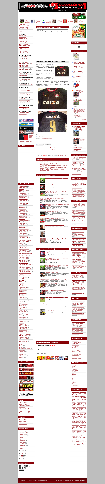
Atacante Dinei (77, 395)
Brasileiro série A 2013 (23, 226)
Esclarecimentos (22, 290)
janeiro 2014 (23, 448)
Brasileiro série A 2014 (23, 227)
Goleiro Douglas (76, 404)
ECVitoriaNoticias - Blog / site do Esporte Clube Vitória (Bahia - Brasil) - (34, 480)
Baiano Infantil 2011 (23, 193)
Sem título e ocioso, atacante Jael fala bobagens (54, 225)
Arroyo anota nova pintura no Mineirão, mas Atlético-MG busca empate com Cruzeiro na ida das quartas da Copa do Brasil (78, 205)
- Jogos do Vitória (22, 108)
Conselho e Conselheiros (24, 246)
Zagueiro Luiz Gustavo (80, 438)
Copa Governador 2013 (24, 250)
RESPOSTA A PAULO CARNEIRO (79, 63)
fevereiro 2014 (23, 447)
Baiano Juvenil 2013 (23, 201)
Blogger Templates (60, 480)
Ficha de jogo (22, 294)
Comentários (40, 144)
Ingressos (21, 31)
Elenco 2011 (21, 281)
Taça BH (21, 345)
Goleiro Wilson (75, 408)
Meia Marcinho (79, 420)
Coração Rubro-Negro (78, 71)
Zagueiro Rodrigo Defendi (77, 441)
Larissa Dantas (22, 307)
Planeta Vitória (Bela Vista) (24, 412)
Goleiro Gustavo (81, 407)
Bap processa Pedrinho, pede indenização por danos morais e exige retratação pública (78, 210)
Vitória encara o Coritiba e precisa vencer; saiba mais (78, 302)
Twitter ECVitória (22, 421)
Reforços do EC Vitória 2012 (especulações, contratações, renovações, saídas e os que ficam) (56, 266)
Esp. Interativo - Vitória (76, 342)
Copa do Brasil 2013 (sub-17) (25, 267)
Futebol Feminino (22, 298)
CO (25, 62)
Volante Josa (75, 427)
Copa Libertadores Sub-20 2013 (25, 253)
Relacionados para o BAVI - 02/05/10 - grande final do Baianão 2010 (53, 279)
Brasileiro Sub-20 (22, 224)
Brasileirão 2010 (22, 233)
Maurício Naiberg (22, 311)
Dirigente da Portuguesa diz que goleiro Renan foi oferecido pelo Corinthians (55, 310)
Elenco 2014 (21, 285)
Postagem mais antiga (65, 147)
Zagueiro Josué (78, 437)
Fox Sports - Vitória (75, 350)
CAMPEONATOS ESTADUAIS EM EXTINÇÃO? (82, 83)
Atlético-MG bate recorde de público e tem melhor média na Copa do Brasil (79, 158)
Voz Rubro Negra (77, 115)
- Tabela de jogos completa (24, 90)
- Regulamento (22, 88)
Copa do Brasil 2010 (23, 260)
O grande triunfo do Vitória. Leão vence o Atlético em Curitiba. (78, 323)
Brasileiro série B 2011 (23, 229)
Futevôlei (74, 371)
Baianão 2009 (22, 206)
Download (21, 274)
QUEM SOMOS (48, 11)
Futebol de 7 (74, 369)
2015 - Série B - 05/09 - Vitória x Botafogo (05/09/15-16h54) (78, 181)
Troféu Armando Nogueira (24, 348)
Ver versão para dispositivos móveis (53, 149)
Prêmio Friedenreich (23, 321)
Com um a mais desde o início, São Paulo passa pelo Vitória (79, 264)
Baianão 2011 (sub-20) (23, 211)
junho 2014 (22, 440)
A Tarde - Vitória (75, 341)
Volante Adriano (75, 425)
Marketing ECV (22, 310)
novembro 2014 (23, 432)
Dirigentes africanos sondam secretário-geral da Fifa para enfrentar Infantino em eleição (78, 292)
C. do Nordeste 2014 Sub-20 (25, 240)
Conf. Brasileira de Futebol (77, 353)
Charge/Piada (22, 244)
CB (27, 62)
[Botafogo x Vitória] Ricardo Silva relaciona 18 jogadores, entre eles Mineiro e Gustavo (56, 192)
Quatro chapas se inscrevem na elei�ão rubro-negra (78, 308)
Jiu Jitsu (73, 375)
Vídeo (20, 353)
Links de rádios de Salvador (25, 52)
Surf (73, 381)
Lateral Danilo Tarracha (77, 409)
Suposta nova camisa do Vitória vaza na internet (50, 61)
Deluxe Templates (69, 480)
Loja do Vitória (22, 407)
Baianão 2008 (22, 204)
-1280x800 (31, 136)
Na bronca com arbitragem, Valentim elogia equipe (77, 245)
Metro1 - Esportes (75, 355)
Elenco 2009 (21, 278)
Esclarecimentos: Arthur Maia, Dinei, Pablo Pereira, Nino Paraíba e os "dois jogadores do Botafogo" (56, 239)
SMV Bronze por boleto (81, 21)
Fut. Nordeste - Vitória (78, 147)
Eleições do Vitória (23, 277)
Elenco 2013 (21, 284)
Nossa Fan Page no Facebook (38, 21)
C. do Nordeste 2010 (23, 234)
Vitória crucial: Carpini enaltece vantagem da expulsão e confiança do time (79, 253)
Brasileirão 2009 (22, 231)
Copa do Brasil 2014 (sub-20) (25, 273)
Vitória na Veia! (77, 66)
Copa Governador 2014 (24, 251)
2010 (23, 56)
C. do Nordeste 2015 (23, 241)
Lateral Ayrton (82, 408)
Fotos (20, 295)
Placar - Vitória (75, 346)
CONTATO (41, 11)
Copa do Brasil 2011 (23, 261)
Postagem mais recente (40, 147)
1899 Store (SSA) (22, 410)
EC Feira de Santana (23, 275)
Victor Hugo (21, 350)
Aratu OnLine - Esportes (76, 358)
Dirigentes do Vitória (23, 42)
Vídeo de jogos (22, 355)
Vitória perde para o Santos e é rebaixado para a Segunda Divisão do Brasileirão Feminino (79, 280)
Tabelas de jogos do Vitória (24, 45)
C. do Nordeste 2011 (23, 236)
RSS (56, 11)
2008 (21, 79)
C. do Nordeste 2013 (23, 237)
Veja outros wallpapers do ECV (26, 141)
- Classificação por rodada (24, 93)
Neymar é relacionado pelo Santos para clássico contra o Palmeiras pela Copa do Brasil (79, 213)
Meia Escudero (77, 416)
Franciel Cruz (22, 297)
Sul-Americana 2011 (23, 341)
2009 (21, 56)
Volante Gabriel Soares (80, 426)
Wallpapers (21, 357)
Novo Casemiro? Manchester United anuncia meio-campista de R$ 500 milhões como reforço (78, 222)
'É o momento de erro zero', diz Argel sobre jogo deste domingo (78, 314)
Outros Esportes (22, 317)
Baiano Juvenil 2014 (23, 203)
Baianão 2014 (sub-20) (23, 220)
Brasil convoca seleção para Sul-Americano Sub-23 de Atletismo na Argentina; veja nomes (78, 288)
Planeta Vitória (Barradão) (24, 411)
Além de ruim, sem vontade (70, 21)
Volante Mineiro (79, 431)
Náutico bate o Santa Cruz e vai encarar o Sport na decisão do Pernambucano (78, 162)
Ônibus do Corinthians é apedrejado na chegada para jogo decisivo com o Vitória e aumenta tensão (78, 261)
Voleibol (73, 383)
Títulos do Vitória (22, 35)
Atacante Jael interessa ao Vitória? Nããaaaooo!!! (54, 218)
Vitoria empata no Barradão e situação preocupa (77, 329)
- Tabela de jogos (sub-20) (24, 94)
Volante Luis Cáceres (77, 430)
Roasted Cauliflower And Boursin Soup (81, 55)
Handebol (74, 374)
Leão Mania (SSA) (23, 402)
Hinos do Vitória (22, 37)
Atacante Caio (82, 393)
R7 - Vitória (74, 347)
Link (20, 308)
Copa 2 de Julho (22, 247)
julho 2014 (22, 439)
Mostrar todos (84, 119)
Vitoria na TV (22, 351)
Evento (20, 291)
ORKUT (30, 11)
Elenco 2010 (21, 280)
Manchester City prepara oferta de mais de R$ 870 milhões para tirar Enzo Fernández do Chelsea (78, 217)
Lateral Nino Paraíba (77, 413)
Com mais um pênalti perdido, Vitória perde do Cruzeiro (78, 310)
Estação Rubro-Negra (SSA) (25, 405)
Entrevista (21, 288)
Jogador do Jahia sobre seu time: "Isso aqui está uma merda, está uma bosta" (82, 141)
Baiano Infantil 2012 (23, 194)
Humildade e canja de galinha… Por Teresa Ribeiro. (55, 283)
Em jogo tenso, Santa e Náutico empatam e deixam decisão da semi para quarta (79, 169)
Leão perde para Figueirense (27, 21)
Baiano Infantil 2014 (23, 197)
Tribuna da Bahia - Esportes (77, 357)
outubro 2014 (23, 434)
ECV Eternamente (77, 99)
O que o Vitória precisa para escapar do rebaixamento (77, 304)
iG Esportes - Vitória (76, 349)
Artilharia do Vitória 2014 (24, 27)
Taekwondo (74, 382)
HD (52, 11)
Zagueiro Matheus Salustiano (79, 440)
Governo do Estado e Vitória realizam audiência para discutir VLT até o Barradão (78, 276)
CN (29, 63)
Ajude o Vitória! (22, 48)
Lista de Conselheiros (23, 44)
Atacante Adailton (75, 392)
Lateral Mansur (82, 412)
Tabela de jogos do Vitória (25, 91)
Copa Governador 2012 (24, 249)
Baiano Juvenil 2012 (23, 200)
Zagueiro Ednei (75, 436)
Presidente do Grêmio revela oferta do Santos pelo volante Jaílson (79, 239)
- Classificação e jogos (24, 107)
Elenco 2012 (21, 283)
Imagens (80, 100)
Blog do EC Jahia (77, 138)
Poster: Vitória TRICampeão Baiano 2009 (53, 211)
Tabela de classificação (48, 22)
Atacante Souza (79, 400)
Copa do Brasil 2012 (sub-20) (25, 264)
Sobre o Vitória (22, 24)
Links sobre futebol (23, 51)
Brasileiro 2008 (22, 223)
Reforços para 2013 (23, 330)
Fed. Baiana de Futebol (76, 354)
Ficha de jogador (22, 293)
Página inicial (52, 147)
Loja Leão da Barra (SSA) (24, 408)
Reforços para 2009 (23, 324)
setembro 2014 (23, 435)
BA (22, 62)
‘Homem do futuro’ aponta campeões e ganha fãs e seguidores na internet (77, 173)
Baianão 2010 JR (22, 209)
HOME (21, 11)
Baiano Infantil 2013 (23, 196)
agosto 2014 (23, 437)
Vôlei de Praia (75, 385)
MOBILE (25, 11)
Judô (73, 377)
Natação (73, 378)
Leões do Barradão (77, 90)
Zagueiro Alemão (75, 435)
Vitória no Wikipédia (23, 424)
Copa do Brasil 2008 (23, 257)
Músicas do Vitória (23, 40)
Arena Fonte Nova (23, 190)
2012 (21, 58)
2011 (26, 56)
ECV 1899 (76, 108)
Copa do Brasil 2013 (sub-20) (25, 268)
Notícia (50, 138)
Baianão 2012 (22, 213)
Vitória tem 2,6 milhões (59, 21)
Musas (20, 313)
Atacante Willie (82, 403)
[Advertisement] (46, 16)
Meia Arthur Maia (81, 414)
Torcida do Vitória (22, 49)
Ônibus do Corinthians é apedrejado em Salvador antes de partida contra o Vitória (78, 256)
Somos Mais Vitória (23, 337)
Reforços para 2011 (23, 327)
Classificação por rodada (25, 102)
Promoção (21, 320)
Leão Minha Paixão (77, 76)
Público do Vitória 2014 (24, 30)
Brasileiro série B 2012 (24, 230)
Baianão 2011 (22, 210)
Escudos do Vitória (23, 41)
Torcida (20, 347)
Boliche (73, 366)
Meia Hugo (81, 417)
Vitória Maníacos (77, 53)
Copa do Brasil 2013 (23, 265)
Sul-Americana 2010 (23, 340)
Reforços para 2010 (23, 325)
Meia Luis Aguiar (79, 418)
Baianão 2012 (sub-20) (23, 214)
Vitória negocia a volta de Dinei (51, 272)
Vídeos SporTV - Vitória (76, 351)
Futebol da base (22, 300)
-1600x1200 (31, 137)
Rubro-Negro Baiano (78, 81)
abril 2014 (22, 443)
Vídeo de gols (22, 354)
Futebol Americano (75, 367)
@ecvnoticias (62, 155)
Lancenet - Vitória (75, 345)
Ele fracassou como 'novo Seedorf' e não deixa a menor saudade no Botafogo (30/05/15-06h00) (78, 191)
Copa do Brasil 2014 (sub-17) (25, 271)
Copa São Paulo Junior (24, 255)
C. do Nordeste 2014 (23, 239)
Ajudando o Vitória (23, 186)
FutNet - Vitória (75, 343)
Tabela (20, 344)
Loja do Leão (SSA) (23, 404)
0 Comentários (48, 144)
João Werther (22, 305)
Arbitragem (21, 189)
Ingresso (21, 301)
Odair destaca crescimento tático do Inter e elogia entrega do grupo (79, 231)
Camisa (20, 243)
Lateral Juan (75, 412)
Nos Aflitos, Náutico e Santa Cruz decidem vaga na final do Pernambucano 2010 (78, 165)
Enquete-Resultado (23, 287)
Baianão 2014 (22, 219)
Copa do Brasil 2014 (23, 270)
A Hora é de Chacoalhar (78, 116)
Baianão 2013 (22, 216)
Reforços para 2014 (23, 331)
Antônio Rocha (22, 187)
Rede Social (21, 323)
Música (20, 315)
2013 (23, 58)
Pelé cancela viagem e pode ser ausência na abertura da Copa (78, 235)
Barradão (21, 221)
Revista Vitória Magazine (24, 334)
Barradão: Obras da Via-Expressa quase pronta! (82, 131)
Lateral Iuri (84, 410)
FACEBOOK (35, 11)
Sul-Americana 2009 (23, 338)
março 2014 (23, 445)
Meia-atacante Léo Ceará (81, 421)
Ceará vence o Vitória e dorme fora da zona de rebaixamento (79, 267)
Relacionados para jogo (24, 333)
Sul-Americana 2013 (23, 342)
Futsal (73, 373)
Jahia (20, 303)
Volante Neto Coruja (79, 432)
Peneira (20, 318)
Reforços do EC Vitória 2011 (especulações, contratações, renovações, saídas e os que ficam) (56, 178)
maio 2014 (22, 442)
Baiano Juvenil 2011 (23, 199)
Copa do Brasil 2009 (23, 258)
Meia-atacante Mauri (76, 422)
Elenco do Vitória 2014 (24, 25)
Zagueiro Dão (83, 435)
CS (29, 62)
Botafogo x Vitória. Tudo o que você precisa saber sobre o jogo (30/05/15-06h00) (79, 188)
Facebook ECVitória (23, 419)
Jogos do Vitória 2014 (23, 28)
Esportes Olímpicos (23, 38)
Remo (73, 379)
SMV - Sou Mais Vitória (24, 47)
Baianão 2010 (22, 207)
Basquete (74, 365)
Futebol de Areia (75, 370)
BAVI (20, 191)
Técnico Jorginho (81, 423)
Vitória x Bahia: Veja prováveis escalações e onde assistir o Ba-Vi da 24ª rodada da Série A (78, 283)
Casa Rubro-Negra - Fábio (79, 62)
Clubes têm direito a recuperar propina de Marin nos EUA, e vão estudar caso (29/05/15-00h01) (78, 195)
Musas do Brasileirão (23, 314)
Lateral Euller (78, 410)
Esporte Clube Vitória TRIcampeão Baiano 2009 (54, 184)
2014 (26, 58)
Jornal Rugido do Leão (23, 304)
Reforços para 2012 (23, 328)
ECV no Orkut (22, 422)
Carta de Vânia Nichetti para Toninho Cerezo (54, 231)
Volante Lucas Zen (81, 428)
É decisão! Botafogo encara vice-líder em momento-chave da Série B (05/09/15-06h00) (79, 184)
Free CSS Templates (81, 480)
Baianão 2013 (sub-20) (23, 217)
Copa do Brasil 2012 (23, 263)
